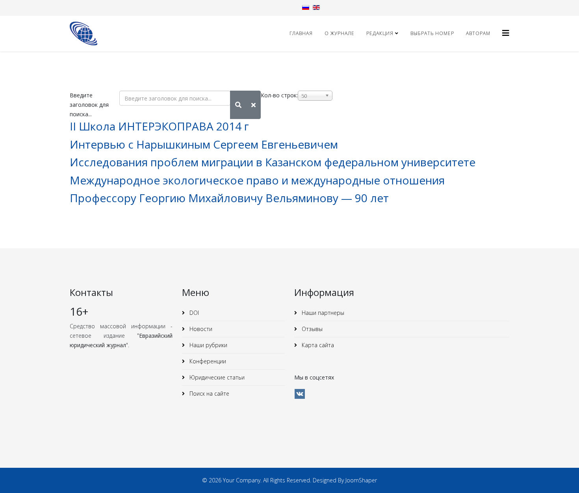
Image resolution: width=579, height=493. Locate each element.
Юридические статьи (216, 377)
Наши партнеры (322, 312)
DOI (193, 312)
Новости (200, 329)
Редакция (379, 33)
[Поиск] (238, 105)
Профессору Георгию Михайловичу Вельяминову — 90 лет (229, 197)
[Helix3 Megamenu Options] (505, 33)
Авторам (478, 33)
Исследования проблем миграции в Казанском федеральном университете (272, 161)
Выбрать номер (432, 33)
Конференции (207, 361)
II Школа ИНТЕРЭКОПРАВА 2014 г (159, 126)
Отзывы (311, 329)
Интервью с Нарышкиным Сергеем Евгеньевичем (204, 144)
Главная (301, 33)
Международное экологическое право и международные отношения (257, 180)
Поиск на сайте (208, 393)
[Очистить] (253, 105)
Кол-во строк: (279, 95)
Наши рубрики (207, 345)
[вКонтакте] (300, 394)
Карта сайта (317, 345)
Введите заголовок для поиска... (89, 104)
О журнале (339, 33)
